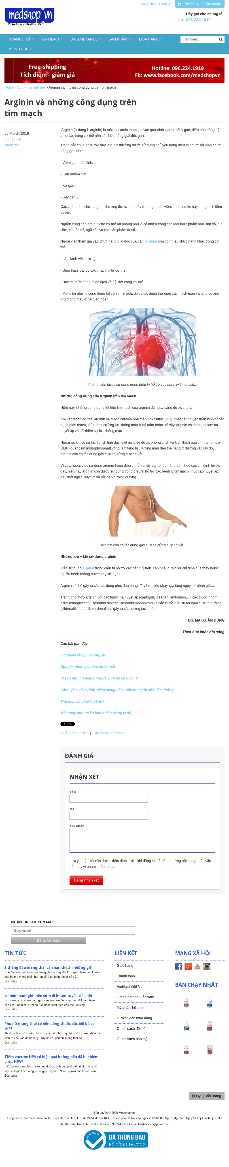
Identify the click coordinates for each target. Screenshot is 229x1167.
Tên (73, 792)
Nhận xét (11, 145)
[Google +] (188, 967)
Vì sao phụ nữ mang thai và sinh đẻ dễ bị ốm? (99, 678)
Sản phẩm (118, 39)
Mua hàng (148, 39)
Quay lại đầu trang (206, 1096)
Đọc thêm (10, 981)
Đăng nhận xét (86, 880)
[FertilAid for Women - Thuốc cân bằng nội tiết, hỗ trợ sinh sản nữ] (210, 1030)
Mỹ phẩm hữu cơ (130, 1007)
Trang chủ (19, 39)
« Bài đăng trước (73, 733)
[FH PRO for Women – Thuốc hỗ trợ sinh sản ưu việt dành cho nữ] (186, 1007)
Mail (73, 809)
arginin (151, 241)
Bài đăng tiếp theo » (109, 733)
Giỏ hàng (202, 3)
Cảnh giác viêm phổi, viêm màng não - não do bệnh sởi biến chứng (117, 690)
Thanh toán (126, 976)
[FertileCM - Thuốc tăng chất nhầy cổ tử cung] (186, 1054)
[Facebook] (178, 967)
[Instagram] (206, 967)
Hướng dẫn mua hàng (134, 1018)
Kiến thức (18, 49)
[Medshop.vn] (29, 17)
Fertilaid (50, 39)
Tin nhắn (77, 826)
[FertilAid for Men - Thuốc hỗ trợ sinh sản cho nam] (186, 1030)
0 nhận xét (12, 139)
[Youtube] (197, 967)
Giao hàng (125, 965)
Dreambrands (84, 39)
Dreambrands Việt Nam (135, 997)
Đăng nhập (149, 4)
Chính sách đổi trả (131, 1029)
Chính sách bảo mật (132, 1039)
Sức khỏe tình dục (31, 87)
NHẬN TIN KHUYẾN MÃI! (32, 922)
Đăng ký (165, 4)
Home (9, 87)
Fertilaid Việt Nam (131, 986)
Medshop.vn (127, 1112)
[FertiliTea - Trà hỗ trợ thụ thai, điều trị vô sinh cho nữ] (210, 1054)
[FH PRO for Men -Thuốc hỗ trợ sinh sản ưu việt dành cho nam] (210, 1007)
